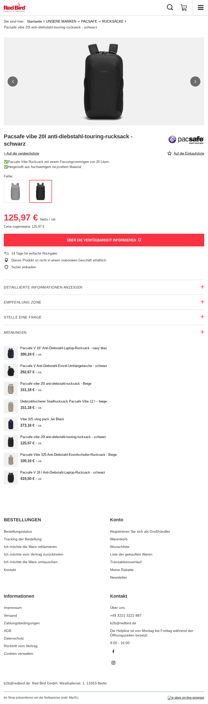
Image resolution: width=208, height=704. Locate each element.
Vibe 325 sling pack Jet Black (42, 419)
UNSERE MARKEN (61, 21)
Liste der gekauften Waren (131, 554)
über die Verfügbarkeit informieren (101, 240)
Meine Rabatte (122, 570)
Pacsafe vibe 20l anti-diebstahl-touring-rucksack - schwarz (63, 437)
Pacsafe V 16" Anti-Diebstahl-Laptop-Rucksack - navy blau (63, 348)
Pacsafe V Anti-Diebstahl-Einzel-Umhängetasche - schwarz (63, 366)
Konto (116, 519)
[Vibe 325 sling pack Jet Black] (11, 424)
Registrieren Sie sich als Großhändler (140, 531)
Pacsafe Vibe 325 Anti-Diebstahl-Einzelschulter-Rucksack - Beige (68, 455)
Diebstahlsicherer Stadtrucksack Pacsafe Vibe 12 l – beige (63, 401)
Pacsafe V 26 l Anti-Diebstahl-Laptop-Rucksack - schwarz (62, 472)
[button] (13, 81)
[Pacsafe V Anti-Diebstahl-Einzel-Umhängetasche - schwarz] (11, 371)
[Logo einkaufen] (15, 8)
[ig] (157, 663)
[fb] (157, 652)
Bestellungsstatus (18, 531)
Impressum (13, 608)
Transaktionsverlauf (126, 562)
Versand (10, 615)
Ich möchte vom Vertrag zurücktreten (33, 554)
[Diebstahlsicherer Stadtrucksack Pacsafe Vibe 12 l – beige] (11, 406)
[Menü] (200, 7)
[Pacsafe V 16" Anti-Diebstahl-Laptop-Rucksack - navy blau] (11, 353)
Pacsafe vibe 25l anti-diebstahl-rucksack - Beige (55, 383)
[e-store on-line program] (186, 698)
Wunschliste (119, 547)
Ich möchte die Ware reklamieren (30, 547)
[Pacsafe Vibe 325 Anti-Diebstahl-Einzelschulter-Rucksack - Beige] (11, 460)
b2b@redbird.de (17, 683)
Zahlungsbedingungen (22, 623)
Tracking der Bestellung (23, 539)
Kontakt (10, 570)
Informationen (19, 596)
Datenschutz (14, 638)
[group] (104, 81)
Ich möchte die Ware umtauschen (31, 562)
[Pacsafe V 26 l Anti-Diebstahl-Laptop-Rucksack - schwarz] (11, 477)
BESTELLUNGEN (22, 519)
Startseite (34, 21)
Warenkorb (119, 539)
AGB (7, 631)
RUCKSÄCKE (113, 21)
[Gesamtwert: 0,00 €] (184, 7)
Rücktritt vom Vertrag (21, 646)
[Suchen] (170, 7)
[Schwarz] (40, 191)
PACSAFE (89, 21)
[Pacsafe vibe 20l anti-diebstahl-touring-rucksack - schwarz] (11, 442)
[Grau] (15, 191)
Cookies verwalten (18, 653)
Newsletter (118, 577)
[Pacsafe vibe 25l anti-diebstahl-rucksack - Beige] (11, 389)
